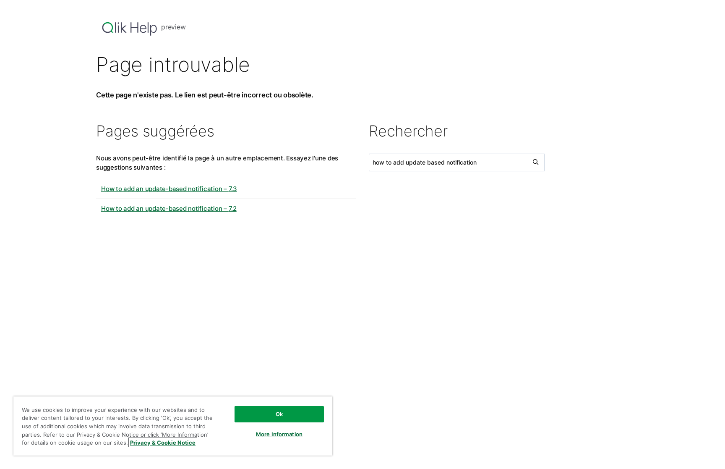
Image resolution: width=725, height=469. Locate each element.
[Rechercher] (536, 162)
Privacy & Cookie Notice (163, 442)
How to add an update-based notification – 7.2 (169, 208)
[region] (172, 426)
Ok (279, 414)
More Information (279, 434)
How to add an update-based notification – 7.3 (169, 189)
